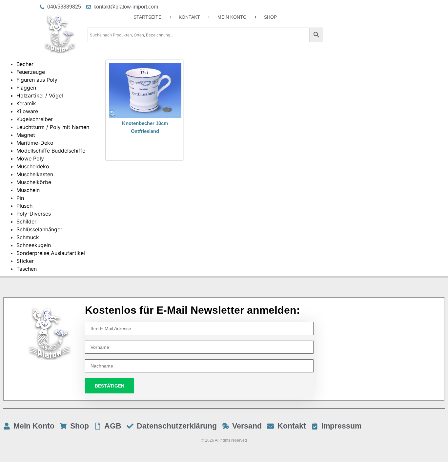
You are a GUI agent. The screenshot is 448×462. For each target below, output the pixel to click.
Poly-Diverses (33, 213)
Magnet (25, 135)
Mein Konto (232, 17)
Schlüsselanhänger (39, 229)
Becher (24, 64)
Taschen (26, 268)
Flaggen (26, 87)
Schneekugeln (33, 245)
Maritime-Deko (34, 142)
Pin (20, 198)
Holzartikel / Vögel (39, 95)
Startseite (147, 17)
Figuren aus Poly (36, 79)
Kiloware (27, 111)
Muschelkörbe (33, 182)
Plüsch (24, 205)
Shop (270, 17)
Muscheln (28, 190)
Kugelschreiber (34, 119)
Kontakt (189, 17)
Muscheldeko (32, 166)
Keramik (26, 103)
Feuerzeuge (30, 72)
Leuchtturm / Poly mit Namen (52, 127)
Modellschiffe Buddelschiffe (50, 150)
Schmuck (27, 237)
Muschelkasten (34, 174)
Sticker (25, 261)
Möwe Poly (30, 158)
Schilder (26, 221)
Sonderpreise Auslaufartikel (50, 253)
